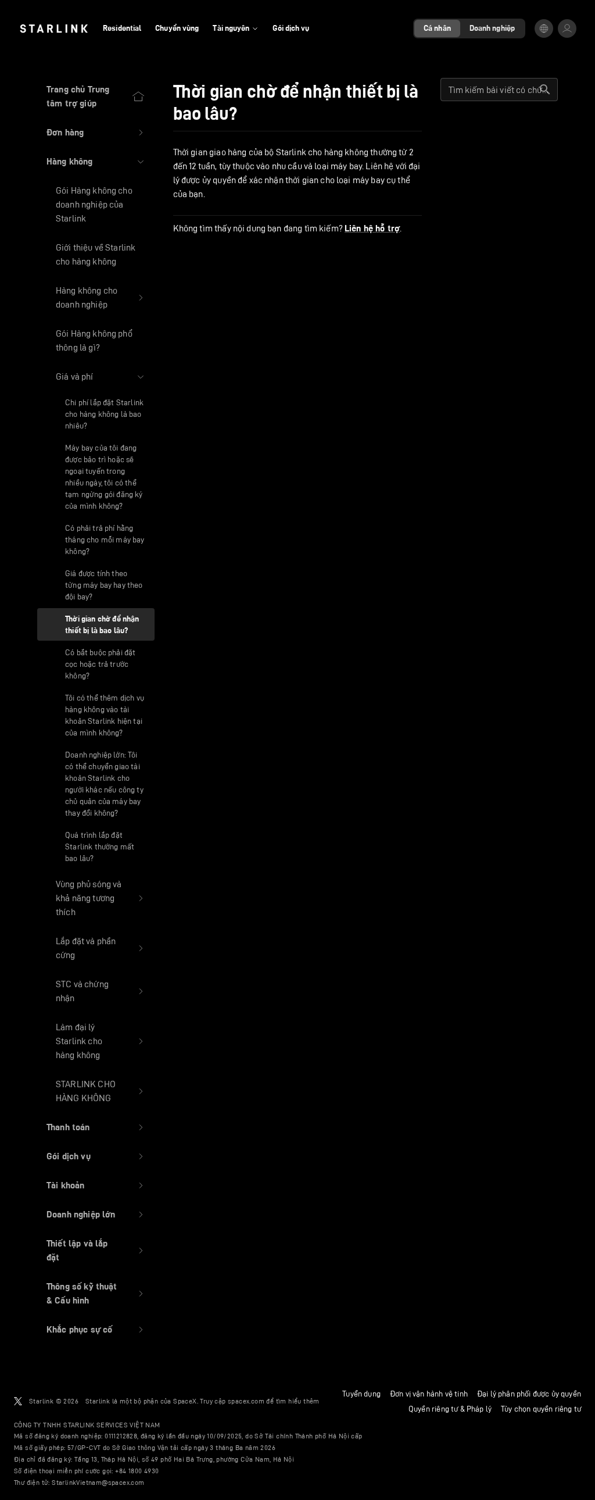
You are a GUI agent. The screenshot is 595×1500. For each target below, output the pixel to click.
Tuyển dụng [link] (361, 1393)
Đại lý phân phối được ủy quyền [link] (529, 1393)
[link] (54, 28)
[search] (545, 89)
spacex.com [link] (246, 1401)
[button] (96, 133)
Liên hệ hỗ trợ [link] (372, 228)
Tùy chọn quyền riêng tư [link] (541, 1408)
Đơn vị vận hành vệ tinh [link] (429, 1393)
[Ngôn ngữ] (544, 28)
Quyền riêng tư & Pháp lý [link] (450, 1408)
